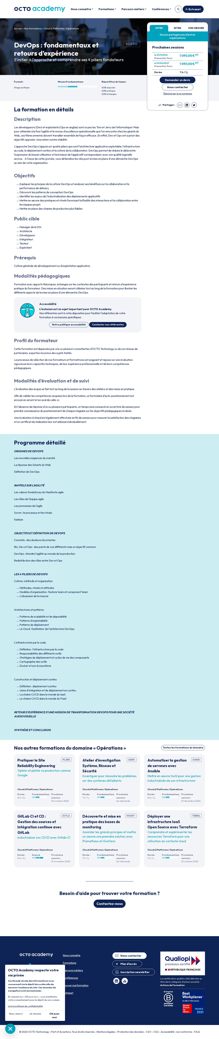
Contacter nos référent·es (108, 324)
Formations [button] (106, 9)
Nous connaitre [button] (81, 9)
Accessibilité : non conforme (176, 1031)
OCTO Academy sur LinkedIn (116, 981)
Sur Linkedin (187, 105)
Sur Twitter (194, 105)
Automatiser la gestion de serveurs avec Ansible (167, 765)
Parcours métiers (73, 970)
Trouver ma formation (178, 9)
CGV (148, 1031)
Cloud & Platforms (54, 28)
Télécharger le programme (177, 93)
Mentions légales (106, 1031)
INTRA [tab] (177, 28)
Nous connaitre (71, 955)
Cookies (10, 1029)
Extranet (195, 9)
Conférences (70, 978)
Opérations (72, 28)
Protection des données (130, 1031)
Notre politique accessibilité (69, 324)
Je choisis (35, 1013)
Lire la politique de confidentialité (25, 1006)
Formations (69, 963)
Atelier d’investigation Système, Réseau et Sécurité (101, 765)
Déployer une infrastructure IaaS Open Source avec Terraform (172, 821)
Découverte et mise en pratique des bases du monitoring (101, 821)
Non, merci (15, 1013)
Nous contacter (177, 87)
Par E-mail (179, 105)
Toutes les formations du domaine (183, 747)
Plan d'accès (128, 964)
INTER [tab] (159, 28)
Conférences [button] (160, 9)
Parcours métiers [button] (132, 9)
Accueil (18, 28)
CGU (156, 1031)
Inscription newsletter (135, 972)
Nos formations (33, 28)
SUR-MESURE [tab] (196, 28)
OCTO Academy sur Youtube (125, 981)
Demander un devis (177, 80)
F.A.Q (197, 1031)
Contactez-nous (109, 903)
